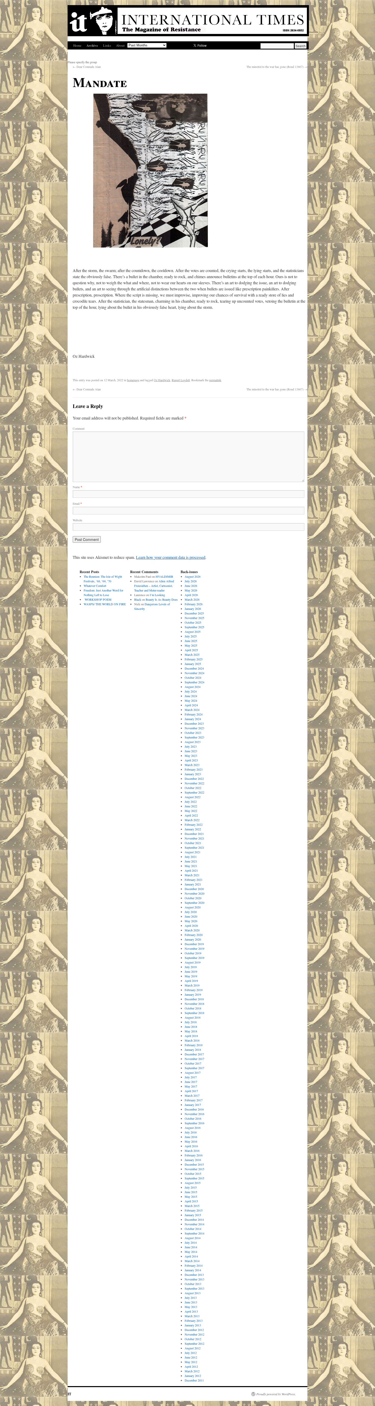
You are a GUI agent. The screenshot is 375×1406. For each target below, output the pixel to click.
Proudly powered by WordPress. (276, 1394)
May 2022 (191, 811)
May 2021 (191, 866)
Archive (92, 45)
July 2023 (191, 746)
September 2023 (194, 737)
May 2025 (191, 645)
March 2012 (192, 1371)
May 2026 (191, 590)
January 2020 (193, 939)
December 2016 (194, 1109)
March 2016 (192, 1151)
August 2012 (193, 1348)
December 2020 (194, 889)
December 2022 (194, 778)
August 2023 (193, 742)
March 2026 (192, 599)
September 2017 (194, 1068)
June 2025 (191, 641)
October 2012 (193, 1339)
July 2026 (191, 581)
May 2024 (191, 700)
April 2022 (191, 815)
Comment (78, 428)
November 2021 (194, 838)
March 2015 (192, 1206)
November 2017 (194, 1059)
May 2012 (191, 1362)
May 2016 (191, 1141)
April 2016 (191, 1146)
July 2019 (191, 967)
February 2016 (194, 1155)
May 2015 (191, 1196)
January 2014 (193, 1270)
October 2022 (193, 788)
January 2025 (193, 664)
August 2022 (193, 797)
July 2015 (191, 1187)
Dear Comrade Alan (87, 67)
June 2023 (191, 751)
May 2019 (191, 976)
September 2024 (194, 682)
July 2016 (191, 1132)
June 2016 (191, 1137)
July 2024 (191, 691)
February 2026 (194, 604)
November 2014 (194, 1224)
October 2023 (193, 733)
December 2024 (194, 668)
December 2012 (194, 1330)
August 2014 (193, 1238)
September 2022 (194, 792)
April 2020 (191, 925)
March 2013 (192, 1316)
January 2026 (193, 609)
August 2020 (193, 907)
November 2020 (194, 893)
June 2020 (191, 916)
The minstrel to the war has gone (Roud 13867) (276, 67)
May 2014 (191, 1252)
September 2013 (194, 1288)
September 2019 (194, 958)
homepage (133, 380)
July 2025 (191, 636)
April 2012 (191, 1366)
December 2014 (194, 1219)
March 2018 (192, 1040)
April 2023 (191, 760)
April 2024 (191, 705)
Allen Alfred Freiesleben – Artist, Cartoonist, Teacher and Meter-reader (154, 585)
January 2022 (193, 829)
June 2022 (191, 806)
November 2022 (194, 783)
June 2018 (191, 1027)
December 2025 (194, 613)
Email (77, 503)
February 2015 (194, 1210)
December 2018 (194, 999)
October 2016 (193, 1118)
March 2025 (192, 654)
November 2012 (194, 1334)
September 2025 (194, 627)
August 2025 (193, 632)
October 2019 (193, 953)
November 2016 (194, 1114)
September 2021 (194, 847)
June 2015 (191, 1192)
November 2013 (194, 1279)
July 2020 (191, 912)
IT (69, 1394)
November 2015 (194, 1169)
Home (77, 45)
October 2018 (193, 1008)
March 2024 (192, 710)
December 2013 (194, 1275)
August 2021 (193, 852)
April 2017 (191, 1091)
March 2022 (192, 820)
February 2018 (194, 1045)
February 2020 (194, 935)
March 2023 (192, 765)
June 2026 (191, 586)
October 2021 (193, 843)
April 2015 (191, 1201)
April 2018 (191, 1036)
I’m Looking (157, 595)
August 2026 (193, 576)
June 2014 (191, 1247)
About (120, 45)
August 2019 (193, 962)
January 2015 (193, 1215)
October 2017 (193, 1063)
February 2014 (194, 1265)
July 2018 (191, 1022)
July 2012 (191, 1353)
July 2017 (191, 1077)
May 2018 (191, 1031)
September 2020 (194, 903)
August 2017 (193, 1072)
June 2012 (191, 1357)
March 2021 (192, 875)
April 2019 (191, 981)
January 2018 (193, 1049)
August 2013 (193, 1293)
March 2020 (192, 930)
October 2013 (193, 1284)
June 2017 (191, 1082)
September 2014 (194, 1233)
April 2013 (191, 1311)
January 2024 (193, 719)
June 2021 (191, 861)
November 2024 (194, 673)
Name (77, 487)
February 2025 (194, 659)
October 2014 (193, 1229)
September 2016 (194, 1123)
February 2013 (194, 1320)
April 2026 (191, 595)
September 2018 (194, 1013)
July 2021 (191, 857)
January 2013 (193, 1325)
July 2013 (191, 1298)
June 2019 (191, 971)
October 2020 (193, 898)
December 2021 (194, 834)
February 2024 (194, 714)
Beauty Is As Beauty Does (162, 599)
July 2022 (191, 801)
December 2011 (194, 1380)
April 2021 (191, 870)
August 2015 (193, 1183)
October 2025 (193, 622)
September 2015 (194, 1178)
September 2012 (194, 1343)
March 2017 (192, 1095)
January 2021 (193, 884)
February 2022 (194, 824)
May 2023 (191, 756)
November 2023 (194, 728)
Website (77, 520)
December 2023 (194, 723)
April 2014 (191, 1256)
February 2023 (194, 769)
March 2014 (192, 1261)
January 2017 (193, 1105)
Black (137, 599)
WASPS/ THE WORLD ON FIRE (105, 604)
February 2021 (194, 880)
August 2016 (193, 1128)
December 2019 (194, 944)
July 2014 (191, 1242)
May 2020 (191, 921)
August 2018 (193, 1017)
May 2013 (191, 1307)
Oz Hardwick (162, 380)
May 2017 (191, 1086)
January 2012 (193, 1376)
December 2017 (194, 1054)
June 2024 (191, 696)
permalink (215, 380)
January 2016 (193, 1160)
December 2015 (194, 1164)
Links (107, 45)
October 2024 (193, 677)
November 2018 (194, 1004)
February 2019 (194, 990)
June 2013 (191, 1302)
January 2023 (193, 774)
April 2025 (191, 650)
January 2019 (193, 994)
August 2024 (193, 687)
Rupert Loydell (181, 380)
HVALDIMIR (165, 576)
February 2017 (194, 1100)
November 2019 (194, 948)
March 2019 (192, 985)
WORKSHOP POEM (97, 599)
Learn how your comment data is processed (170, 557)
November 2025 (194, 618)
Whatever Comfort (95, 586)
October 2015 (193, 1173)
